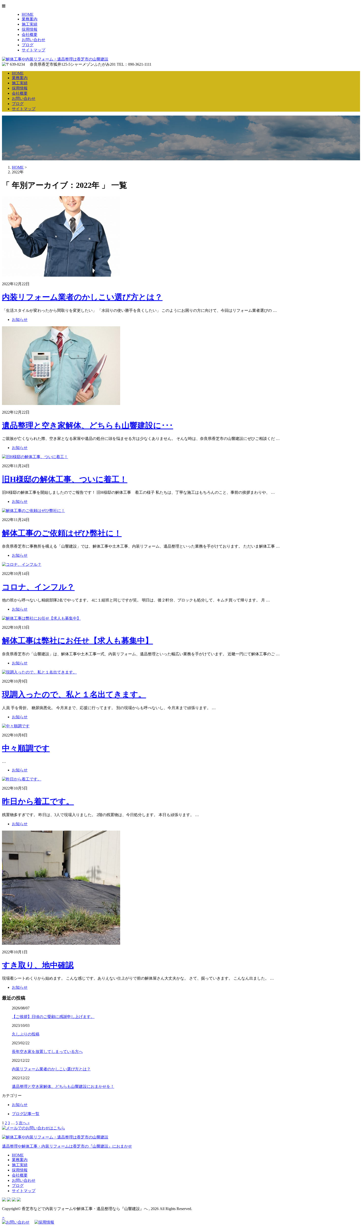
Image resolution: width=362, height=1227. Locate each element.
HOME (27, 14)
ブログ (27, 45)
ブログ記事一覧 (25, 1114)
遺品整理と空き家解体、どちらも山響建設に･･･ (87, 425)
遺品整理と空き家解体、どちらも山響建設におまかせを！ (63, 1086)
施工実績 (29, 24)
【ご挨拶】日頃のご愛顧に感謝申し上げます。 (53, 1017)
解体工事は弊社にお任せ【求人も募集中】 (77, 640)
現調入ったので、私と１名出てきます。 (74, 694)
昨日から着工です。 (38, 801)
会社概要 (29, 34)
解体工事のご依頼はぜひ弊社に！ (62, 533)
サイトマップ (33, 50)
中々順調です (26, 748)
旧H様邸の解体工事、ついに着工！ (64, 479)
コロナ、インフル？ (38, 587)
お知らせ (20, 319)
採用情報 (29, 29)
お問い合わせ (33, 40)
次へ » (24, 1123)
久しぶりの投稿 (25, 1034)
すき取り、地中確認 (38, 965)
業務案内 (29, 19)
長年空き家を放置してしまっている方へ (47, 1051)
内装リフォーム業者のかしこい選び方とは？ (82, 297)
